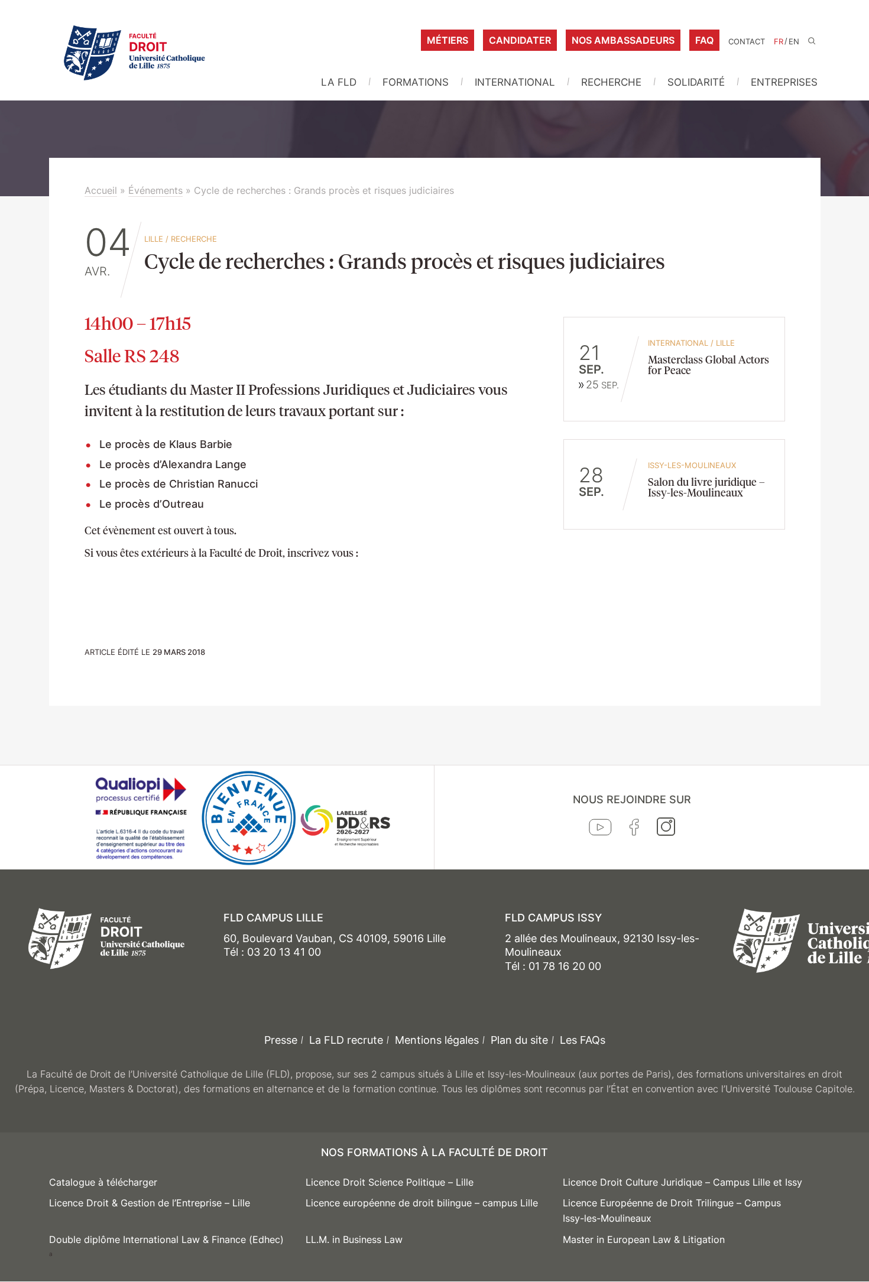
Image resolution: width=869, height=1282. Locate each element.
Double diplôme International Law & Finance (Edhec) (166, 1239)
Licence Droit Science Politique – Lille (390, 1182)
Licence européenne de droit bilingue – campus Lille (422, 1203)
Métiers (447, 40)
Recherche (611, 82)
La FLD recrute (346, 1040)
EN (794, 42)
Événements (155, 190)
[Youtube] (600, 830)
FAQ (704, 40)
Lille (153, 239)
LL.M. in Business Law (354, 1239)
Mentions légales (437, 1040)
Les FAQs (582, 1040)
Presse (280, 1040)
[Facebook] (634, 830)
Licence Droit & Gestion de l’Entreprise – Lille (149, 1203)
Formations (415, 82)
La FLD (338, 82)
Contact (746, 42)
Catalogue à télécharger (103, 1182)
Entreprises (784, 82)
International (515, 82)
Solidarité (696, 82)
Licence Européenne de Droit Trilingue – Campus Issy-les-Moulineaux (672, 1210)
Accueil (101, 190)
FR (778, 42)
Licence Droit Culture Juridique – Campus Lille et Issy (682, 1182)
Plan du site (519, 1040)
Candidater (520, 40)
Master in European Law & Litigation (644, 1239)
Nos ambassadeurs (623, 40)
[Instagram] (666, 829)
